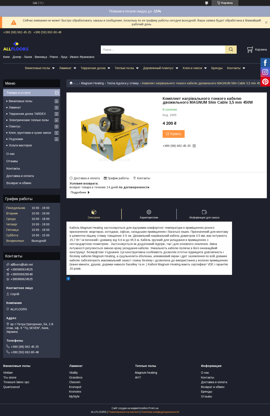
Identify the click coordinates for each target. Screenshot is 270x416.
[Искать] (231, 49)
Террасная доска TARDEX (27, 113)
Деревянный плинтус (158, 68)
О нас (10, 153)
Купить (175, 134)
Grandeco (75, 377)
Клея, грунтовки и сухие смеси (30, 132)
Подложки (16, 139)
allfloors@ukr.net (22, 264)
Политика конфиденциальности (160, 412)
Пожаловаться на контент (123, 412)
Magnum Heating (92, 83)
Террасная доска (93, 68)
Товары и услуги (18, 92)
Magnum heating (146, 372)
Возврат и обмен (18, 183)
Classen (74, 382)
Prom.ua (153, 408)
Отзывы (12, 161)
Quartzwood (11, 387)
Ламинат (65, 68)
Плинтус (14, 126)
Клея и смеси (192, 68)
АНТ (138, 377)
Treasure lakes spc (16, 382)
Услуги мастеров (20, 145)
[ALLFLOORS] (49, 45)
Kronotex (75, 391)
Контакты (233, 68)
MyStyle (74, 396)
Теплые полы (124, 68)
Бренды (217, 68)
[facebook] (68, 279)
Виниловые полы (37, 68)
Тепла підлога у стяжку (123, 83)
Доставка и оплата (20, 176)
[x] (72, 279)
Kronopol (75, 387)
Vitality (73, 372)
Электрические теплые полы (29, 120)
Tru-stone (9, 377)
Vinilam (8, 372)
